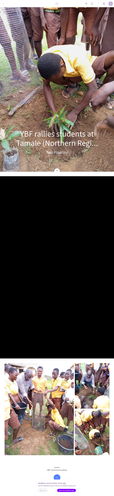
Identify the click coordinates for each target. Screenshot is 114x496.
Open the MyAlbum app (66, 490)
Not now (43, 490)
